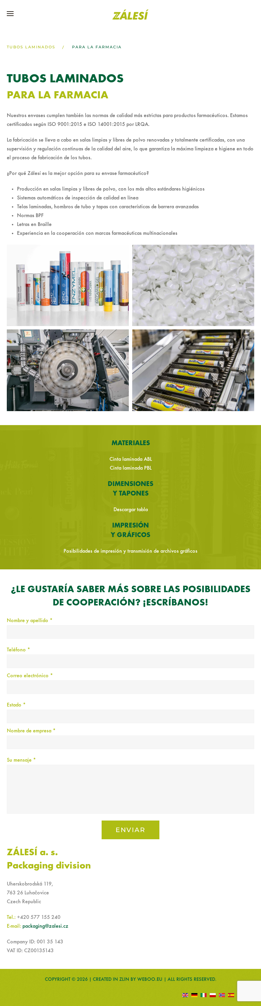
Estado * (16, 705)
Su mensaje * (21, 760)
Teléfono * (18, 650)
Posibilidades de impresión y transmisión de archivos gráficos (130, 551)
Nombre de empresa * (31, 731)
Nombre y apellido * (30, 620)
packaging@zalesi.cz (45, 926)
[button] (10, 14)
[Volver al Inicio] (130, 15)
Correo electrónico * (30, 676)
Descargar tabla (131, 510)
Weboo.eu (149, 979)
